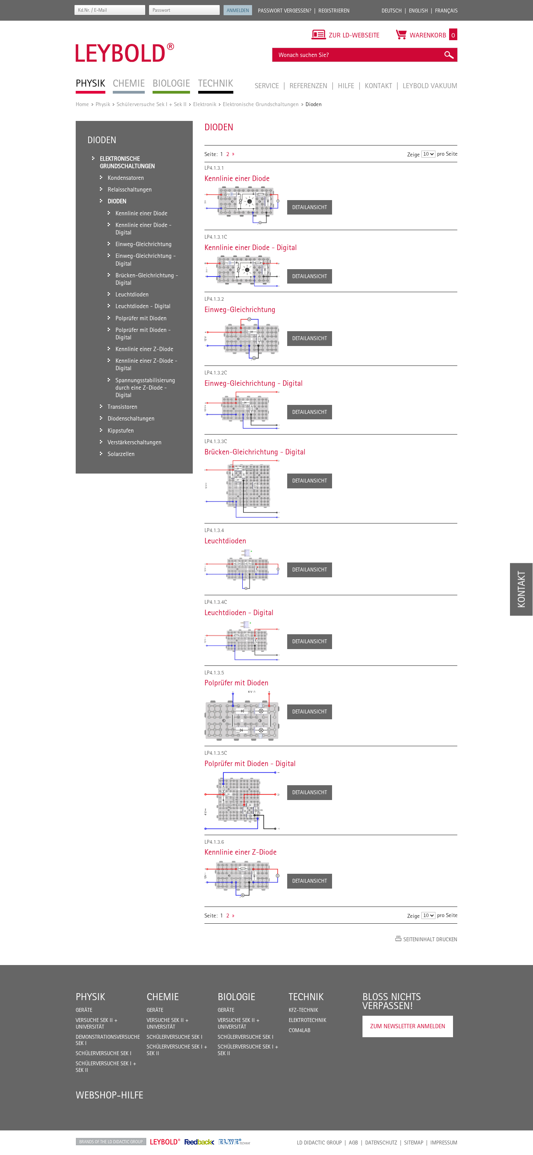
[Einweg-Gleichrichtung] (241, 339)
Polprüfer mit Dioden (236, 682)
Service (268, 85)
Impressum (443, 1142)
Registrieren (334, 10)
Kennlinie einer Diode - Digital (250, 247)
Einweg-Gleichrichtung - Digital (253, 383)
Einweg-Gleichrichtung (239, 309)
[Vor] (233, 154)
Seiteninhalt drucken (430, 939)
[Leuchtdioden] (241, 569)
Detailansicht (309, 207)
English (418, 10)
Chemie (163, 996)
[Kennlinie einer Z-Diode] (241, 879)
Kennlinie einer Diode (237, 178)
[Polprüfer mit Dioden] (241, 716)
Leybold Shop (165, 1142)
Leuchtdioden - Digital (239, 612)
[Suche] (449, 54)
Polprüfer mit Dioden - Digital (250, 763)
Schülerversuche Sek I (103, 1053)
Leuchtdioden (225, 540)
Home (82, 104)
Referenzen (309, 85)
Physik (103, 104)
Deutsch (392, 10)
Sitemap (413, 1142)
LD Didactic (111, 1142)
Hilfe (347, 85)
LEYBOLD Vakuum (430, 85)
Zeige (413, 154)
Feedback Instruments (200, 1142)
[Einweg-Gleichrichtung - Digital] (241, 410)
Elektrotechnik (307, 1020)
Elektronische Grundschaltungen (261, 104)
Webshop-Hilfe (109, 1095)
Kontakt (379, 85)
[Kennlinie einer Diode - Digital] (241, 271)
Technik (306, 996)
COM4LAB (300, 1030)
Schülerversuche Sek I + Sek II (152, 104)
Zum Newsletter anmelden (407, 1026)
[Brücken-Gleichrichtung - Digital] (241, 489)
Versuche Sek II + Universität (96, 1023)
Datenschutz (381, 1142)
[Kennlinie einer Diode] (241, 205)
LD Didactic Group (319, 1142)
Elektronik (204, 104)
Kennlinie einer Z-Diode (240, 852)
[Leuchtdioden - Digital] (241, 640)
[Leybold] (125, 24)
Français (446, 10)
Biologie (236, 996)
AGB (353, 1142)
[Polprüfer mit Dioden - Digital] (241, 801)
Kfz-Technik (303, 1010)
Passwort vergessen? (284, 10)
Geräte (84, 1010)
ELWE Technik (235, 1142)
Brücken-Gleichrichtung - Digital (255, 451)
